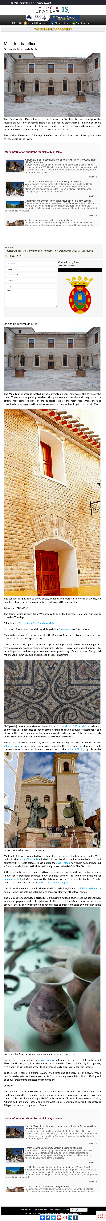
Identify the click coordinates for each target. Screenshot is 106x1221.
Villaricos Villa (11, 745)
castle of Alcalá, (75, 749)
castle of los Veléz (28, 859)
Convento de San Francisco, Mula (36, 623)
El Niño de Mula (88, 888)
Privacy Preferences (79, 1210)
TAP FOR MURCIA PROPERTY (53, 29)
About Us (63, 1213)
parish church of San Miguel (53, 882)
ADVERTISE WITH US (27, 3)
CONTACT (14, 3)
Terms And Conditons (33, 1213)
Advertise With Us (74, 1213)
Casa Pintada (62, 862)
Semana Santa (11, 879)
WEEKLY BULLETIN (44, 3)
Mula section (66, 629)
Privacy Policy (47, 1213)
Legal (56, 1213)
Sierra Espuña (45, 1059)
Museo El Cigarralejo (76, 726)
